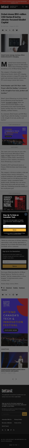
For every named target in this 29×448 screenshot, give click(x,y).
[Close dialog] (26, 214)
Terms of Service (18, 233)
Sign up (14, 230)
